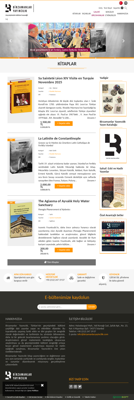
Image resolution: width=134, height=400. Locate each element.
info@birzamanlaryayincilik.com (92, 334)
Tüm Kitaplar (53, 262)
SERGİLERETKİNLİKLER (110, 14)
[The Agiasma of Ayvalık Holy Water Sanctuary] (20, 222)
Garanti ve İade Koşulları (16, 397)
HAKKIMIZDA (122, 14)
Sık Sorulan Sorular (36, 397)
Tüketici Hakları (90, 397)
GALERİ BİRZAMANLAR (98, 14)
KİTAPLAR (77, 14)
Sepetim (117, 8)
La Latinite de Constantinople (59, 138)
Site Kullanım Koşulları (55, 397)
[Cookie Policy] (42, 386)
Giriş (100, 8)
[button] (10, 40)
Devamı (91, 118)
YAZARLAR (86, 14)
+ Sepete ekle (63, 123)
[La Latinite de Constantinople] (20, 160)
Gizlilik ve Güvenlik (73, 397)
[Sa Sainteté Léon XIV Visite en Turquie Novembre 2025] (20, 100)
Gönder (91, 307)
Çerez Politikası (32, 391)
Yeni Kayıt (108, 8)
